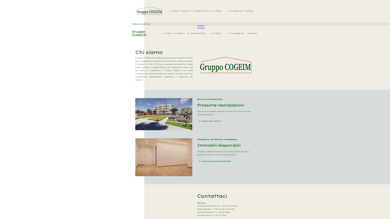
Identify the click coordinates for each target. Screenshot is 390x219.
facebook (200, 26)
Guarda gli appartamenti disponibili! (216, 161)
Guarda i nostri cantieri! (210, 121)
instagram (201, 28)
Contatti (249, 11)
